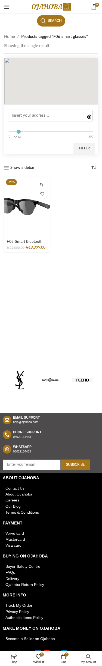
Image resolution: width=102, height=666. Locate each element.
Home (9, 37)
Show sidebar (22, 168)
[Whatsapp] (7, 449)
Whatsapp (22, 447)
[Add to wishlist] (42, 194)
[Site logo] (51, 7)
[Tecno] (82, 380)
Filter (84, 148)
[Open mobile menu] (6, 6)
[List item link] (51, 488)
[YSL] (19, 380)
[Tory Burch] (51, 380)
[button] (42, 184)
